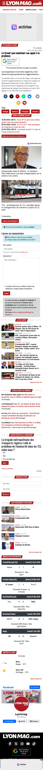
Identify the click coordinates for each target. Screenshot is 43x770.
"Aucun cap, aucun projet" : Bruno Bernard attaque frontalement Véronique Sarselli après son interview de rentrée (20, 415)
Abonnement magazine (9, 10)
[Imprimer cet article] (38, 96)
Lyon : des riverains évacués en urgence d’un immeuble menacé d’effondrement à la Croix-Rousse (27, 357)
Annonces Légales (31, 10)
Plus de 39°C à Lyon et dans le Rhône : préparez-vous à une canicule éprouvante (21, 121)
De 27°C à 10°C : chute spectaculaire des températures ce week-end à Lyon (21, 125)
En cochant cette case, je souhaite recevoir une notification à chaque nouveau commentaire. (19, 287)
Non (4, 456)
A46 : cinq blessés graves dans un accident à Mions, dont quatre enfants (27, 337)
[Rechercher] (39, 3)
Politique (18, 342)
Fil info (21, 10)
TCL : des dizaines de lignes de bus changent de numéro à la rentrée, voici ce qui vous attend (27, 376)
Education (18, 324)
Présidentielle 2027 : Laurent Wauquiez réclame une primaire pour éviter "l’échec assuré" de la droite (27, 347)
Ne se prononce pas (9, 459)
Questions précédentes (7, 469)
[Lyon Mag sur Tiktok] (33, 745)
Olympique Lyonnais (22, 535)
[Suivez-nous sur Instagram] (21, 745)
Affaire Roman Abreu (22, 509)
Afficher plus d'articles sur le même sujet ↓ (13, 136)
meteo (35, 111)
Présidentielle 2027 (22, 518)
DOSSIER (17, 507)
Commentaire (7, 256)
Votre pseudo (7, 245)
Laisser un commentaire (10, 221)
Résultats (39, 471)
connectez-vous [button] (24, 252)
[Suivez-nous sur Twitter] (15, 745)
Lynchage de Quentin (22, 544)
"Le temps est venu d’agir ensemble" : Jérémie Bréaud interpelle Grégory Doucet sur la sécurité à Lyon (27, 367)
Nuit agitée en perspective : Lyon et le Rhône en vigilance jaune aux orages (21, 395)
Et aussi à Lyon (10, 45)
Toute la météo (35, 679)
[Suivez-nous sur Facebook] (22, 704)
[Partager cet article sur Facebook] (6, 96)
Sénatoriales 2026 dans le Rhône (27, 527)
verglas (25, 111)
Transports (18, 373)
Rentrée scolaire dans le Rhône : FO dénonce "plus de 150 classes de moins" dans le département (28, 328)
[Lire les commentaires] (24, 103)
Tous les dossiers (34, 552)
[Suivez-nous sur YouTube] (27, 745)
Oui (4, 452)
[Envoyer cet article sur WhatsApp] (24, 96)
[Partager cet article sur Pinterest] (18, 96)
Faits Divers (18, 333)
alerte (15, 111)
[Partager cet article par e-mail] (18, 103)
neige (6, 111)
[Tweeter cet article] (12, 96)
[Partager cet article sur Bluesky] (30, 96)
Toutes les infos (35, 382)
